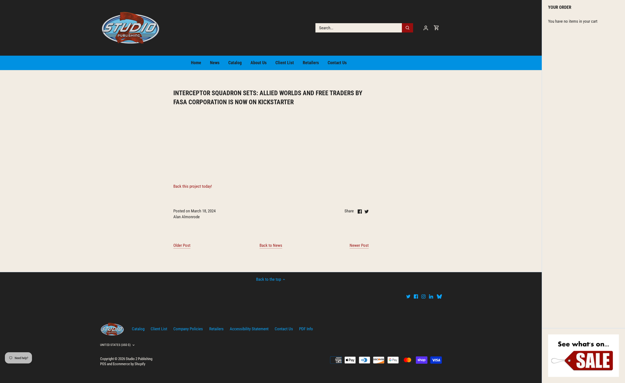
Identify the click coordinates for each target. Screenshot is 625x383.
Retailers (216, 328)
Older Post (181, 245)
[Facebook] (416, 296)
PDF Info (306, 328)
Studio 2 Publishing (139, 359)
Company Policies (188, 328)
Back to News (271, 245)
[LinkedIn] (431, 296)
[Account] (425, 27)
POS (103, 364)
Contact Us (284, 328)
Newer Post (359, 245)
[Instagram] (423, 296)
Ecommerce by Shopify (129, 364)
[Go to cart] (436, 27)
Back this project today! (192, 186)
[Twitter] (408, 296)
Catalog (138, 328)
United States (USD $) (115, 345)
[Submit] (407, 27)
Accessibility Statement (249, 328)
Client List (159, 328)
